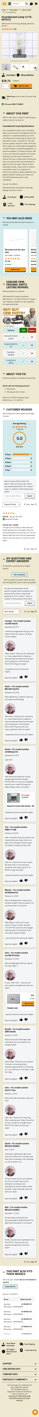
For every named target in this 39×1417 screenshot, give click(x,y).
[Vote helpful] (21, 677)
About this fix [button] (16, 374)
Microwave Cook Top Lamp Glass (15, 250)
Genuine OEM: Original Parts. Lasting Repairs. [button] (17, 284)
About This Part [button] (17, 113)
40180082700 (26, 1311)
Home (4, 10)
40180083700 (26, 1319)
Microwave (14, 10)
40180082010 (26, 1304)
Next (32, 611)
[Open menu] (10, 4)
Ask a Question (19, 574)
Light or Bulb (26, 10)
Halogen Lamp (12, 1008)
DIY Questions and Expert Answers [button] (19, 559)
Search (29, 496)
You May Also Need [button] (19, 218)
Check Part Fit (10, 1286)
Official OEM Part (27, 75)
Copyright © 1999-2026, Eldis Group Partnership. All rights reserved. (20, 1398)
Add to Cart (23, 86)
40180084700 (26, 1326)
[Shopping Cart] (36, 4)
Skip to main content (20, 63)
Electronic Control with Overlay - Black (21, 806)
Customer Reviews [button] (19, 409)
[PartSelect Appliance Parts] (4, 3)
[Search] (26, 3)
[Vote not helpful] (26, 677)
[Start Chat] (35, 1412)
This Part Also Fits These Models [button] (19, 1272)
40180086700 (26, 1334)
